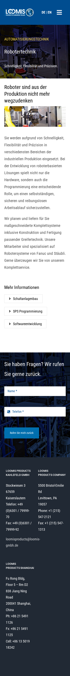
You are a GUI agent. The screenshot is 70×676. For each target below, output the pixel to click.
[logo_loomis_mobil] (19, 9)
